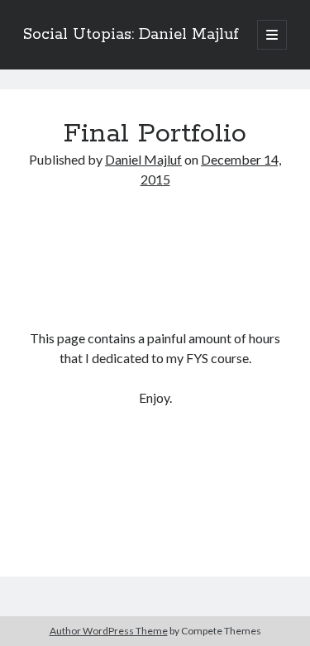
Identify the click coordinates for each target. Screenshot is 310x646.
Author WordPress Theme (109, 630)
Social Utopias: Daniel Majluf (131, 35)
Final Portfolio (155, 134)
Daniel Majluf (143, 159)
